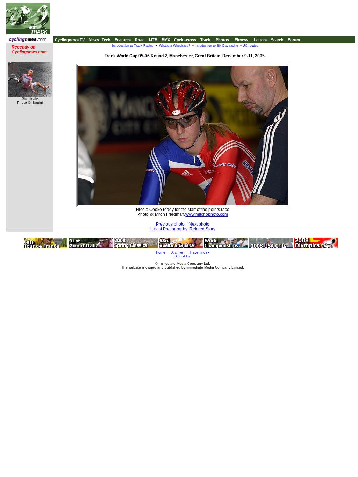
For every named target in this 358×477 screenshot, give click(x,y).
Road (140, 40)
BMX (166, 40)
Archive (177, 252)
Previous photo (170, 224)
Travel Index (199, 252)
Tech (106, 40)
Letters (260, 40)
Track (205, 40)
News (94, 40)
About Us (182, 256)
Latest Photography (168, 229)
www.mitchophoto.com (206, 214)
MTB (153, 40)
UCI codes (250, 45)
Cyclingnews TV (70, 40)
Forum (294, 40)
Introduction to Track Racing (132, 45)
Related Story (202, 229)
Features (123, 40)
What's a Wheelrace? (174, 45)
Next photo (199, 224)
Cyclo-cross (185, 40)
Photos (222, 40)
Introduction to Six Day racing (216, 45)
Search (277, 40)
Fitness (241, 40)
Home (160, 252)
